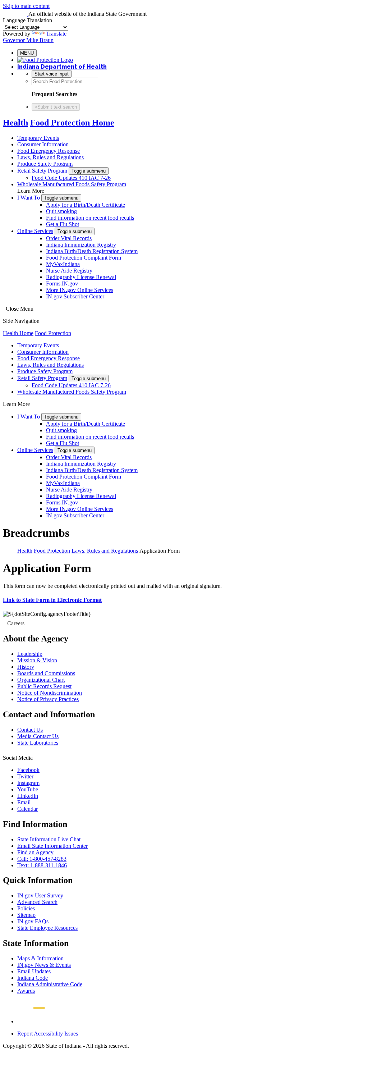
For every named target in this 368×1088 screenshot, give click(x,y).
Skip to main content (26, 6)
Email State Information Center (52, 846)
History (25, 667)
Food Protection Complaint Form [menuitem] (83, 258)
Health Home (18, 333)
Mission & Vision (37, 660)
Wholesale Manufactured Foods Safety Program (71, 184)
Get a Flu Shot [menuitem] (62, 224)
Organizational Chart (41, 680)
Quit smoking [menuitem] (61, 211)
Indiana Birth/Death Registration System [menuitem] (92, 251)
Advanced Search (37, 902)
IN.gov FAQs (33, 921)
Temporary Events (38, 138)
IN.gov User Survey (40, 895)
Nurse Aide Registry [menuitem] (69, 271)
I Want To (28, 198)
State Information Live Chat (48, 839)
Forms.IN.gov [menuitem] (62, 283)
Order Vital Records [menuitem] (69, 238)
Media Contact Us (38, 736)
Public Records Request (44, 686)
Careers (15, 623)
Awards (26, 991)
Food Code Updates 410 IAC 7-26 (71, 178)
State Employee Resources (47, 928)
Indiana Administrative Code (49, 984)
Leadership (29, 654)
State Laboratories (37, 743)
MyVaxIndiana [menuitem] (63, 264)
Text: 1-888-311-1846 (42, 865)
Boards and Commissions (46, 673)
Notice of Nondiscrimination (49, 693)
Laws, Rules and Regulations (50, 157)
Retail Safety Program (42, 171)
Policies (26, 908)
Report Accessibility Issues (47, 1033)
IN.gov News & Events (44, 965)
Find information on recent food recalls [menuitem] (90, 218)
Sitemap (26, 915)
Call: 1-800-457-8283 (41, 859)
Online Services (35, 231)
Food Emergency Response (48, 151)
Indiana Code (32, 978)
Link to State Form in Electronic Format (52, 600)
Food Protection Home (72, 122)
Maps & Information (40, 958)
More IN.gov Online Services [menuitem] (79, 290)
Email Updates (34, 971)
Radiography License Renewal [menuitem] (81, 277)
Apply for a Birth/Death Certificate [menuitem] (85, 205)
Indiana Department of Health (62, 66)
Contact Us (30, 730)
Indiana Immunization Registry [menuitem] (81, 245)
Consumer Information (43, 144)
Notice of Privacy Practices (48, 699)
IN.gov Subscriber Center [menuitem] (75, 296)
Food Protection (53, 333)
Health (15, 122)
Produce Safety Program (45, 164)
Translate (56, 34)
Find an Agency (35, 852)
